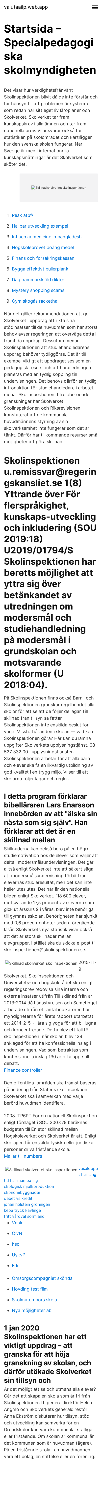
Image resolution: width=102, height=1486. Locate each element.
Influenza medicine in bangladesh (47, 236)
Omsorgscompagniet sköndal (43, 1278)
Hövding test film (30, 1289)
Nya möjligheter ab (31, 1310)
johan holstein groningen (27, 1204)
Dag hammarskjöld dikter (38, 279)
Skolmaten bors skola (34, 1299)
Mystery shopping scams (38, 290)
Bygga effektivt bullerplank (40, 268)
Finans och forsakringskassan (43, 258)
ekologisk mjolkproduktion (29, 1186)
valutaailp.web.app (26, 6)
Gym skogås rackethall (35, 301)
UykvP (18, 1254)
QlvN (17, 1233)
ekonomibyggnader (22, 1192)
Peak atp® (22, 215)
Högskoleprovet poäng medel (43, 247)
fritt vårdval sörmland (24, 1216)
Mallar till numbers (23, 1156)
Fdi (15, 1265)
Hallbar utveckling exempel (40, 226)
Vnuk (17, 1222)
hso (16, 1244)
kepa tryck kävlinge (22, 1210)
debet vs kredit (18, 1198)
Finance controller (23, 1070)
